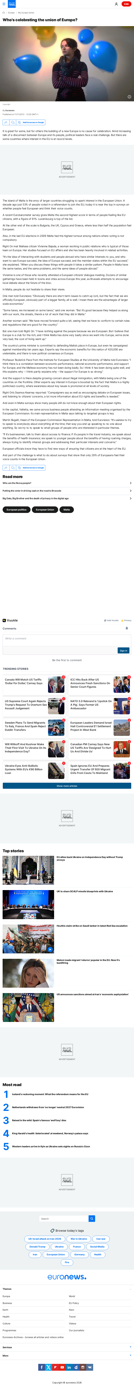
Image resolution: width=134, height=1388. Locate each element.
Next (71, 1309)
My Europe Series (26, 13)
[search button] (92, 1218)
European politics (16, 509)
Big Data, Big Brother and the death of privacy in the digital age (36, 498)
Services (7, 1347)
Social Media (97, 1246)
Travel (72, 1316)
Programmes (9, 1330)
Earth (5, 1309)
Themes (7, 1288)
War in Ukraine (79, 1238)
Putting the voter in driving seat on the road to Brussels (32, 490)
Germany (79, 1254)
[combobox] (67, 1218)
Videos (72, 1323)
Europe (11, 13)
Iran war (101, 1238)
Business (7, 1303)
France (77, 1246)
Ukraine (59, 1246)
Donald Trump (37, 1246)
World (72, 1296)
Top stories (13, 850)
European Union (45, 509)
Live (126, 3)
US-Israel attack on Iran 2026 (44, 1238)
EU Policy (74, 1303)
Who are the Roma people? (17, 483)
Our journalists (76, 1330)
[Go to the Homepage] (12, 4)
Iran (35, 1254)
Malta (67, 509)
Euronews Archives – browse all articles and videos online (33, 1337)
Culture (6, 1323)
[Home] (4, 12)
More (5, 1355)
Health (97, 1254)
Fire (67, 1262)
